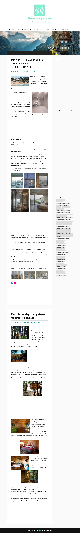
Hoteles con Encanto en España (64, 228)
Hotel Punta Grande (61, 273)
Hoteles (58, 212)
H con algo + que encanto (62, 205)
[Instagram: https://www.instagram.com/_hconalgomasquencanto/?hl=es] (15, 283)
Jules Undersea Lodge (61, 275)
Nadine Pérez (16, 71)
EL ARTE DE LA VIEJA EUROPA (52, 29)
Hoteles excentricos (61, 254)
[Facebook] (57, 59)
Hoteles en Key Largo (61, 250)
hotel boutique (60, 208)
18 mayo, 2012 (26, 322)
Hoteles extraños (61, 257)
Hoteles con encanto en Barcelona (64, 221)
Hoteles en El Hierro (61, 245)
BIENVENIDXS (11, 29)
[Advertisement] (29, 127)
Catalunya (35, 71)
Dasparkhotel (60, 201)
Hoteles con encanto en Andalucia (64, 217)
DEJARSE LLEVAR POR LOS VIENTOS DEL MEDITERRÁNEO (27, 63)
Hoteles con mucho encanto (63, 238)
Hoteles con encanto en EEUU (63, 226)
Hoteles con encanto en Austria (64, 219)
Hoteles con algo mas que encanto (64, 214)
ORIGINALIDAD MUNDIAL (66, 29)
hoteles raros (60, 270)
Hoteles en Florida (61, 247)
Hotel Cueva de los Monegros (63, 210)
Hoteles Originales (61, 266)
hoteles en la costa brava (62, 252)
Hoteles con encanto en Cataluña (64, 224)
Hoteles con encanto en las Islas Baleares (64, 236)
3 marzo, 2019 (26, 71)
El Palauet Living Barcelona (63, 203)
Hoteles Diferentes (61, 243)
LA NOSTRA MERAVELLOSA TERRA (24, 29)
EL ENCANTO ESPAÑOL (38, 29)
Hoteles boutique (66, 212)
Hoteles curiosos (61, 240)
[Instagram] (60, 59)
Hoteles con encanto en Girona (64, 231)
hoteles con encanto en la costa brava (64, 234)
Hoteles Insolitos (61, 259)
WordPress (37, 530)
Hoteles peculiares (61, 268)
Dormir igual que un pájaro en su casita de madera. (29, 315)
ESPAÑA (39, 71)
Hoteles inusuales (61, 261)
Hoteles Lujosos (60, 263)
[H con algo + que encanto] (40, 24)
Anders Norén (49, 530)
